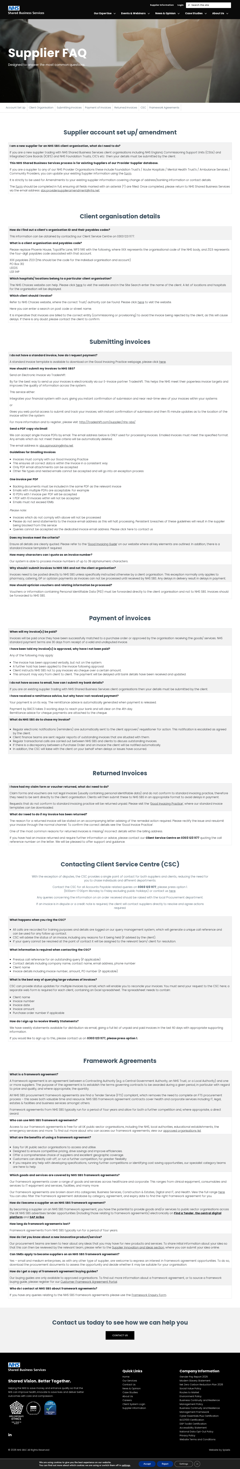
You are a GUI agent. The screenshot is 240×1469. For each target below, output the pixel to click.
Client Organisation (41, 107)
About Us (218, 13)
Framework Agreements (164, 107)
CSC (143, 107)
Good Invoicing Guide (102, 544)
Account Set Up (15, 107)
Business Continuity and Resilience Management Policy (200, 1402)
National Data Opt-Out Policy (196, 1431)
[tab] (10, 1434)
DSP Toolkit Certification (193, 1423)
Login (180, 5)
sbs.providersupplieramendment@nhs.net (70, 190)
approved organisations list (182, 1131)
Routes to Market (189, 1392)
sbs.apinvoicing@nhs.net (56, 446)
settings (126, 1465)
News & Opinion (165, 13)
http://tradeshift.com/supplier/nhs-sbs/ (107, 422)
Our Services (129, 1380)
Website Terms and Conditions (198, 1439)
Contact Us (120, 1335)
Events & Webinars (133, 13)
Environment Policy (190, 1396)
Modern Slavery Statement (195, 1380)
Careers (127, 1400)
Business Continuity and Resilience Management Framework (200, 1410)
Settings (183, 1463)
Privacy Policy (187, 1435)
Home (125, 1376)
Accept (147, 1463)
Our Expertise (103, 13)
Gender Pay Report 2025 (194, 1376)
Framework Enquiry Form (149, 1295)
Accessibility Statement (193, 1427)
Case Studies (194, 13)
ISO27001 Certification (192, 1419)
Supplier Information (162, 5)
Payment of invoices (98, 107)
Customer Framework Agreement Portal (89, 1282)
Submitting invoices (69, 107)
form (127, 173)
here (79, 285)
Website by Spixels (219, 1450)
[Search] (189, 5)
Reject (165, 1463)
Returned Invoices (125, 107)
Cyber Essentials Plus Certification (199, 1416)
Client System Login (133, 1404)
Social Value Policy (190, 1388)
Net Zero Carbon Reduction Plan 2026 (201, 1384)
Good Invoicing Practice (166, 804)
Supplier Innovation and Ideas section (138, 1247)
